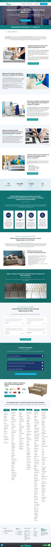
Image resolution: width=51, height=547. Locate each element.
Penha (28, 447)
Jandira (12, 437)
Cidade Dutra (36, 438)
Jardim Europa (36, 463)
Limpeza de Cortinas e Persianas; (33, 167)
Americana (43, 415)
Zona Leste (29, 409)
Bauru (43, 420)
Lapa (12, 440)
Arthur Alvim (29, 413)
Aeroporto (43, 413)
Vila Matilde (29, 465)
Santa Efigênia (6, 439)
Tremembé (21, 439)
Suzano (43, 494)
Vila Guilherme (21, 443)
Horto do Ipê (36, 448)
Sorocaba (43, 492)
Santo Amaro (36, 499)
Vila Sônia (35, 520)
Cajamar (43, 424)
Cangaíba (28, 417)
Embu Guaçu (44, 430)
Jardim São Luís (36, 472)
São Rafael (36, 497)
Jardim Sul (36, 473)
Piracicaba (43, 463)
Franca (43, 435)
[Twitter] (47, 1)
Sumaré (12, 465)
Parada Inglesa (21, 433)
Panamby (35, 485)
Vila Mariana (36, 510)
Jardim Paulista (36, 470)
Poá (42, 465)
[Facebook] (42, 1)
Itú (42, 447)
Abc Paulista (44, 412)
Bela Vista (5, 418)
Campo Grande (36, 422)
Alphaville (13, 413)
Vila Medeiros (21, 446)
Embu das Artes (14, 430)
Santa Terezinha (21, 438)
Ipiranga (35, 453)
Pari (4, 434)
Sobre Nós (24, 3)
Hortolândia (44, 441)
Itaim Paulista (29, 431)
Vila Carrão (28, 459)
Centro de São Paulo (6, 410)
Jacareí (43, 449)
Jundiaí (43, 451)
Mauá (43, 455)
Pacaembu (5, 433)
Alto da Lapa (13, 415)
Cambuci (5, 423)
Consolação (6, 426)
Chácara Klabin (36, 433)
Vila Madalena (13, 475)
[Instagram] (43, 1)
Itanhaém (43, 444)
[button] (25, 355)
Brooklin (35, 419)
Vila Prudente (29, 467)
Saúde (35, 501)
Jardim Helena (29, 439)
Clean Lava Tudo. (31, 246)
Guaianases (28, 428)
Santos (43, 474)
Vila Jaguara (13, 472)
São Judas (35, 496)
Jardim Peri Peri (21, 426)
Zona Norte (21, 409)
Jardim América (36, 460)
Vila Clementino (36, 504)
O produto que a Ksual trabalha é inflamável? (15, 369)
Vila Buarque (6, 442)
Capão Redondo (36, 428)
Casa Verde (21, 418)
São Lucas (28, 450)
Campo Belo (36, 420)
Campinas (43, 426)
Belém (28, 415)
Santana (20, 436)
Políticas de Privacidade (28, 545)
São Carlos (43, 481)
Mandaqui (20, 431)
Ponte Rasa (28, 448)
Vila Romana (13, 477)
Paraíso (35, 486)
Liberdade (5, 431)
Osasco (12, 442)
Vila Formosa (29, 462)
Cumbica (43, 427)
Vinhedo (43, 501)
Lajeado (28, 441)
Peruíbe (43, 462)
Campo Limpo (36, 423)
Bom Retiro (6, 420)
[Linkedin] (45, 1)
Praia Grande (44, 467)
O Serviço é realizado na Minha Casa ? (14, 356)
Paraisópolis (36, 488)
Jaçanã (20, 424)
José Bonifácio (21, 427)
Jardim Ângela (36, 462)
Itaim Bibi (35, 454)
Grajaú (35, 443)
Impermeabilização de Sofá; (33, 166)
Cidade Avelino (36, 437)
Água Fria (20, 412)
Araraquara (44, 418)
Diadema (43, 429)
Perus (20, 435)
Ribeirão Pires (44, 471)
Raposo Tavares (14, 459)
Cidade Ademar (36, 435)
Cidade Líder (29, 418)
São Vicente (44, 488)
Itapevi (12, 434)
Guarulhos (43, 439)
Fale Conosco (36, 3)
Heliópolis (36, 446)
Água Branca (13, 412)
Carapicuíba (13, 426)
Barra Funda (13, 421)
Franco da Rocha (44, 436)
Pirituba (12, 452)
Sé (4, 441)
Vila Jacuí (28, 464)
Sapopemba (29, 456)
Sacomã (35, 494)
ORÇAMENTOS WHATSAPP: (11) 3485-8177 (25, 27)
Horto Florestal (21, 421)
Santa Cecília (6, 437)
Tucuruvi (20, 441)
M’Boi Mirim (36, 478)
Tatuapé (28, 457)
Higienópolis (6, 428)
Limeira (43, 452)
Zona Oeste (14, 409)
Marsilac (35, 477)
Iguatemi (28, 429)
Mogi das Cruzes (44, 457)
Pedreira (35, 491)
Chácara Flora (36, 429)
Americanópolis (29, 412)
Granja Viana (13, 432)
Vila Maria (20, 444)
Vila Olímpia (36, 515)
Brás (4, 421)
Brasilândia (21, 416)
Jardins (5, 429)
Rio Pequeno (13, 461)
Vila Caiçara (44, 499)
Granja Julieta (36, 445)
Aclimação (5, 412)
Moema (35, 481)
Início (6, 31)
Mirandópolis (36, 480)
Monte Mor (44, 460)
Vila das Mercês (36, 505)
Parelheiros (36, 489)
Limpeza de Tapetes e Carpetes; (33, 168)
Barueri (12, 422)
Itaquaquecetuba (45, 446)
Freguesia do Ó (21, 419)
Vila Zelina (28, 469)
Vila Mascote (36, 511)
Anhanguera (6, 414)
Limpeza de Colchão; (31, 169)
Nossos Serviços (29, 3)
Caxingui (12, 427)
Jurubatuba (36, 475)
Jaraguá (12, 438)
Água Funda (36, 412)
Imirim (20, 422)
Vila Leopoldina (14, 473)
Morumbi (35, 483)
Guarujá (43, 438)
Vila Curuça (28, 461)
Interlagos (36, 451)
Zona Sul (37, 410)
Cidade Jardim (36, 440)
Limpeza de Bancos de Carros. (33, 170)
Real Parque (36, 493)
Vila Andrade (36, 502)
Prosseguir (22, 545)
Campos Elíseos (6, 425)
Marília (43, 454)
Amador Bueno (14, 419)
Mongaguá (43, 459)
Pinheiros (13, 450)
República (5, 436)
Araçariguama (44, 417)
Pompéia (12, 453)
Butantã (12, 424)
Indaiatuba (43, 443)
